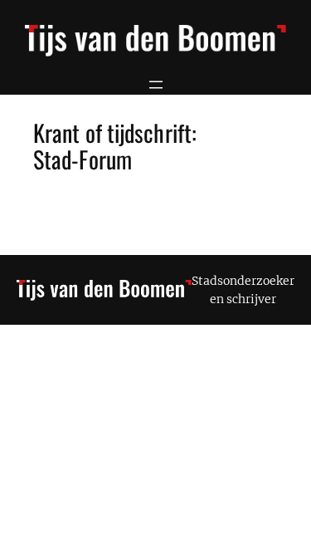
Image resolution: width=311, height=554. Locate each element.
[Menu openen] (156, 85)
